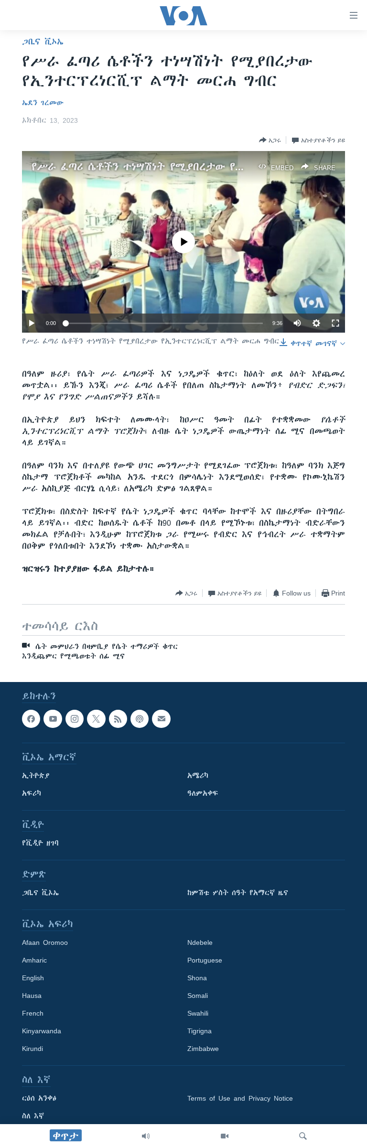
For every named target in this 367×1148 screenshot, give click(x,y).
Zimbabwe (203, 1048)
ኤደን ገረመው (43, 102)
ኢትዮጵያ (36, 775)
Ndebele (200, 942)
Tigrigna (199, 1031)
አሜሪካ (197, 775)
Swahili (197, 1013)
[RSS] (118, 719)
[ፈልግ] (303, 1136)
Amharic (34, 960)
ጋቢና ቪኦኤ (43, 41)
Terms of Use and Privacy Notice (240, 1098)
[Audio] (145, 1136)
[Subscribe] (161, 719)
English (33, 978)
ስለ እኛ (33, 1116)
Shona (197, 978)
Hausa (32, 995)
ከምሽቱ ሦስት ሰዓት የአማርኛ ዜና (237, 892)
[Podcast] (139, 719)
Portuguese (204, 960)
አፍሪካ (31, 793)
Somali (197, 995)
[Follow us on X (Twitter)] (96, 719)
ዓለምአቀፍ (202, 793)
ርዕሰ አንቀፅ (39, 1098)
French (32, 1013)
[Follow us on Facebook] (31, 719)
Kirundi (32, 1048)
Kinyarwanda (41, 1031)
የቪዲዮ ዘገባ (40, 843)
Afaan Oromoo (45, 942)
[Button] (270, 140)
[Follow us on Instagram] (74, 719)
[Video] (224, 1136)
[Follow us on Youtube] (52, 719)
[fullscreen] (335, 323)
